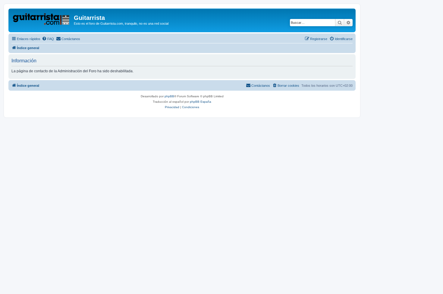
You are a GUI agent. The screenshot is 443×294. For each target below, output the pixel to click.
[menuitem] (48, 38)
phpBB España (200, 101)
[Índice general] (42, 19)
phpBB (169, 96)
